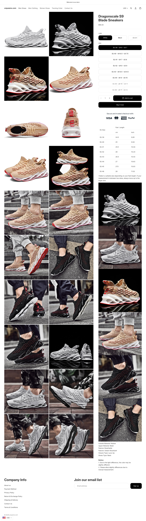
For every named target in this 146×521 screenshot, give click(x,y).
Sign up (136, 486)
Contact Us (8, 503)
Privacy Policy (9, 492)
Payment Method (10, 489)
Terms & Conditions (11, 507)
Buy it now (120, 105)
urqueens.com (13, 515)
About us (7, 485)
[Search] (131, 8)
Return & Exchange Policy (13, 496)
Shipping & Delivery (11, 500)
